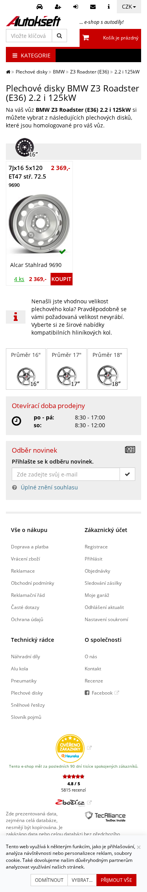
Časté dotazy (25, 607)
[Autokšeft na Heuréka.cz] (73, 748)
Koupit (61, 279)
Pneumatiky (23, 680)
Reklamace (23, 571)
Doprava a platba (30, 546)
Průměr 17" (67, 354)
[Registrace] (59, 6)
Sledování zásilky (103, 583)
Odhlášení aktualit (104, 607)
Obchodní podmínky (32, 583)
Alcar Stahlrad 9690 (36, 265)
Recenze (94, 680)
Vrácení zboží (25, 558)
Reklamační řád (28, 595)
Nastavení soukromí (106, 619)
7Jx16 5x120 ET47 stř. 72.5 (27, 176)
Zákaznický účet (106, 530)
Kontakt (93, 668)
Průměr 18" (107, 354)
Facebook (102, 693)
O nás (91, 656)
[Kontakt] (94, 6)
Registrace (96, 546)
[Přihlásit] (76, 6)
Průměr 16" (26, 354)
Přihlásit (93, 558)
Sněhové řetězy (28, 705)
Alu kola (19, 668)
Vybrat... (82, 880)
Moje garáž (97, 595)
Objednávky (97, 571)
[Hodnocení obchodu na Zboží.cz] (73, 802)
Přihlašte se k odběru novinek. (53, 461)
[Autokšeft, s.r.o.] (33, 21)
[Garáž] (40, 6)
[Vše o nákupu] (110, 6)
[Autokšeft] (8, 71)
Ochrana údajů (27, 619)
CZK (127, 6)
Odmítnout (49, 880)
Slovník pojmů (26, 717)
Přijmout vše (116, 880)
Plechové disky (27, 693)
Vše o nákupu (29, 530)
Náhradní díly (25, 656)
